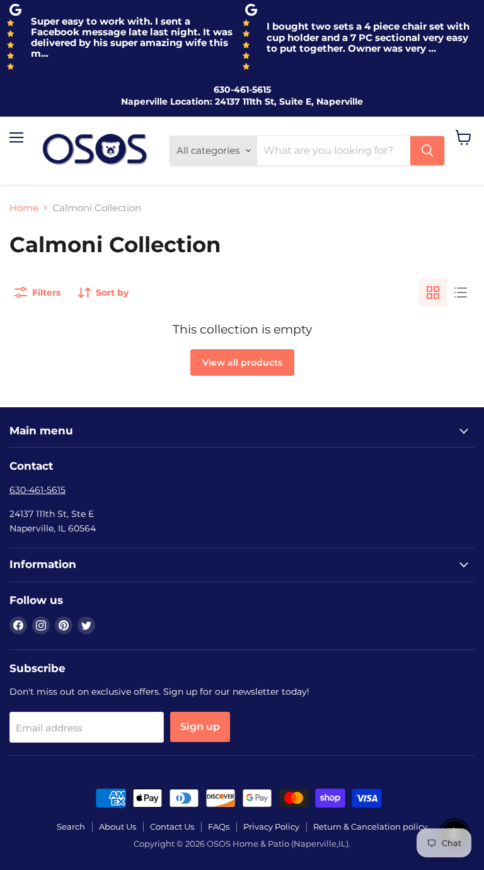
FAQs (218, 826)
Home (23, 207)
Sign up (200, 727)
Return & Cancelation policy (370, 826)
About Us (117, 826)
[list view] (461, 292)
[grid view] (433, 292)
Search (71, 826)
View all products (242, 362)
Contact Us (172, 826)
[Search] (427, 150)
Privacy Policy (271, 826)
